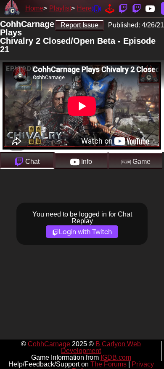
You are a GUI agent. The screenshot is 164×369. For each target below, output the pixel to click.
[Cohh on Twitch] (136, 8)
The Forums (108, 364)
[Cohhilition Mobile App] (96, 8)
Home (34, 8)
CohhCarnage (49, 344)
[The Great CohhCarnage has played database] (109, 8)
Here (84, 8)
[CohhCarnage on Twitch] (123, 8)
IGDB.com (116, 357)
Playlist (60, 8)
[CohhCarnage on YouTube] (150, 8)
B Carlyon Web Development (101, 347)
